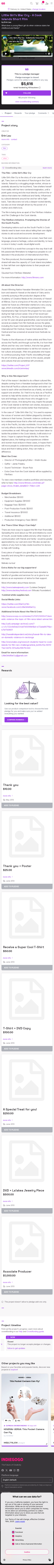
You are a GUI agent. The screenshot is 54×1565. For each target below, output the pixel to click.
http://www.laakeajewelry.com (15, 587)
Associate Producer (17, 1271)
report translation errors (13, 1487)
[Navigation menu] (51, 3)
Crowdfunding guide (35, 1331)
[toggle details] (47, 1445)
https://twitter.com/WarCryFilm (15, 604)
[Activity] (42, 3)
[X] (6, 1470)
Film (4, 148)
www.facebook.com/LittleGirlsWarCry (19, 607)
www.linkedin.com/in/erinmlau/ (15, 368)
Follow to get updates (16, 1348)
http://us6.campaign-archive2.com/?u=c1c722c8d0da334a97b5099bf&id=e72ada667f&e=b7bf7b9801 (27, 626)
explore (14, 1370)
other (5, 158)
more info (5, 139)
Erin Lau (7, 22)
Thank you (10, 785)
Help (21, 1331)
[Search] (31, 3)
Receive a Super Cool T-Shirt (23, 947)
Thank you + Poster (17, 866)
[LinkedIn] (18, 1470)
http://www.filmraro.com (32, 277)
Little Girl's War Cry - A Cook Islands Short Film (22, 17)
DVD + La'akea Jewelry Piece (23, 1190)
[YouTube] (10, 1470)
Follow (27, 93)
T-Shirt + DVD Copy (17, 1028)
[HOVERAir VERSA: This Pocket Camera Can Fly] (25, 1397)
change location (38, 9)
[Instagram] (14, 1470)
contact (14, 139)
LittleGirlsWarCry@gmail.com (14, 655)
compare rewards (15, 720)
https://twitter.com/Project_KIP (16, 365)
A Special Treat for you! (20, 1109)
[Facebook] (3, 1470)
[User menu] (47, 3)
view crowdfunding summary (27, 102)
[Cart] (37, 3)
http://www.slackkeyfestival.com (16, 590)
